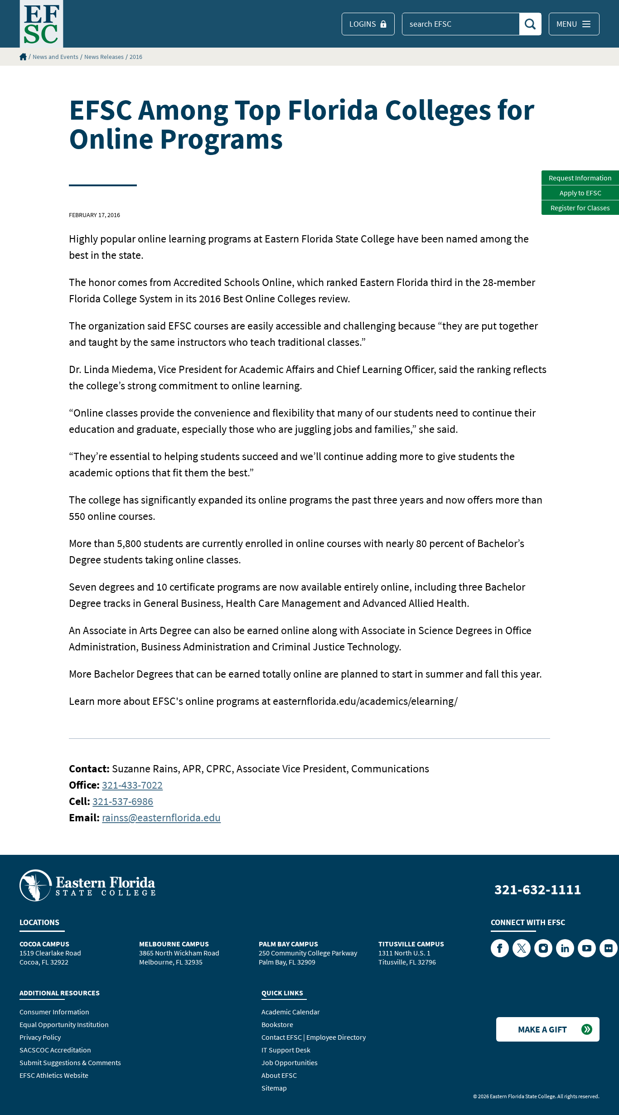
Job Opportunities (289, 1062)
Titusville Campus (411, 943)
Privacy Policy (40, 1037)
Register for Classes (580, 207)
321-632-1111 (537, 889)
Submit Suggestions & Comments (70, 1062)
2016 (136, 57)
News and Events (55, 57)
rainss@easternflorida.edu (161, 817)
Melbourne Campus (174, 943)
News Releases (104, 57)
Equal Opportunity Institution (64, 1024)
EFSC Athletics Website (53, 1075)
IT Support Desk (285, 1049)
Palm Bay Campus (288, 943)
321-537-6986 (122, 801)
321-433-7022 (132, 785)
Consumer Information (54, 1011)
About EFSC (279, 1075)
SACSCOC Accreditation (55, 1049)
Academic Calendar (290, 1011)
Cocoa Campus (44, 943)
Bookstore (277, 1024)
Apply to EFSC (580, 192)
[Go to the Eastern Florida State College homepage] (87, 884)
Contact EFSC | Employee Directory (313, 1037)
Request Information (580, 177)
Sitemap (274, 1087)
